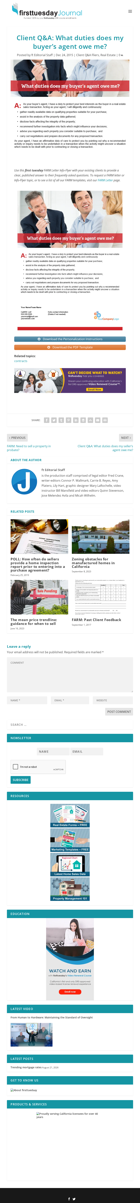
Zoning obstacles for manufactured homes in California (93, 563)
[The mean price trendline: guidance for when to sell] (39, 597)
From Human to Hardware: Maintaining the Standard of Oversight (52, 1017)
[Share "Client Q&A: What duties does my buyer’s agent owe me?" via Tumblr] (61, 420)
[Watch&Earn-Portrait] (70, 959)
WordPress (94, 1193)
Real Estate (108, 55)
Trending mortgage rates (26, 1067)
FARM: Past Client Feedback (96, 619)
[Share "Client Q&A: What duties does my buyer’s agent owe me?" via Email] (97, 420)
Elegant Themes (64, 1193)
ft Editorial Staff (42, 55)
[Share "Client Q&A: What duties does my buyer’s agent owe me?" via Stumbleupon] (90, 420)
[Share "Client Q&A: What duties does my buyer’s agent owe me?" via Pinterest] (68, 420)
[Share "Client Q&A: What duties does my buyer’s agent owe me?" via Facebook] (46, 420)
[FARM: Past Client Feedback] (100, 597)
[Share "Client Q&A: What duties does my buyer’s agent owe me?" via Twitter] (54, 420)
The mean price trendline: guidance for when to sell (34, 621)
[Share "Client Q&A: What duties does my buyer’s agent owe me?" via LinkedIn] (75, 420)
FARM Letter (105, 180)
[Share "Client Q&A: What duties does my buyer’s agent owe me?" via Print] (105, 420)
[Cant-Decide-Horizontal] (70, 396)
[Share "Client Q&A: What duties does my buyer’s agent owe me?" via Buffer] (83, 420)
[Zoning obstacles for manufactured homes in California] (100, 536)
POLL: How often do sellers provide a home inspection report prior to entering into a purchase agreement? (38, 565)
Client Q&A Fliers (87, 55)
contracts (20, 361)
